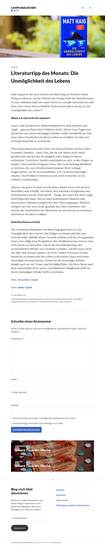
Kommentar (17, 338)
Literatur (33, 302)
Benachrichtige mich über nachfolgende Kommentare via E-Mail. (44, 418)
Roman (68, 302)
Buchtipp (50, 299)
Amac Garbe (25, 287)
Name (14, 379)
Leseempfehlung (19, 302)
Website (15, 405)
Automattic (57, 542)
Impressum (62, 500)
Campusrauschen (23, 7)
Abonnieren (19, 528)
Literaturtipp (46, 302)
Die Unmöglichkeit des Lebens (69, 299)
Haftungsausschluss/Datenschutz (73, 505)
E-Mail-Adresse (19, 392)
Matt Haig (58, 302)
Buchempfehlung (20, 299)
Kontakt (60, 490)
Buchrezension (37, 299)
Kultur (14, 67)
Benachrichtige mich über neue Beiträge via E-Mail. (38, 423)
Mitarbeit (61, 495)
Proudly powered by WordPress (22, 542)
